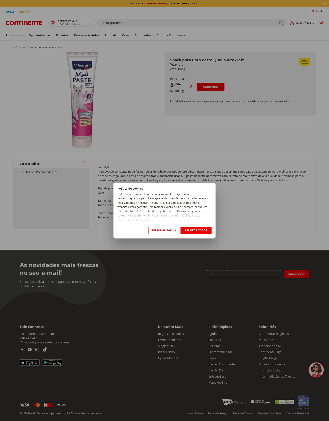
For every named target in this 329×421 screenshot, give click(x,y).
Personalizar (162, 230)
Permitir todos (196, 230)
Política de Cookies (138, 220)
